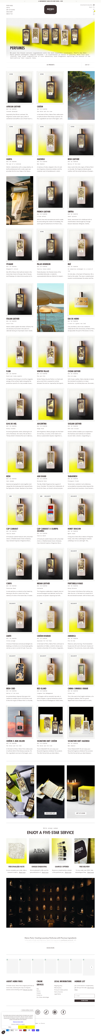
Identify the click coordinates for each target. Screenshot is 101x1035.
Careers (39, 993)
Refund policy (57, 987)
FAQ (38, 989)
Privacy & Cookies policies (61, 990)
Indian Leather (43, 584)
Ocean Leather (74, 371)
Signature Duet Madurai (78, 741)
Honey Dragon (74, 529)
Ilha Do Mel (11, 424)
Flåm (8, 371)
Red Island (41, 689)
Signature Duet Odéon (47, 741)
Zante (8, 636)
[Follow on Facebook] (63, 1012)
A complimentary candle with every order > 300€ (50, 1)
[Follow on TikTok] (46, 1012)
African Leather (13, 107)
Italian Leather (12, 319)
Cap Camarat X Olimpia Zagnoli (47, 530)
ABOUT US (9, 14)
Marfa (9, 159)
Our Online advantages (43, 997)
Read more (22, 872)
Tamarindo (72, 476)
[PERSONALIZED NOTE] (16, 851)
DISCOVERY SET (50, 813)
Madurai (41, 159)
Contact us (39, 995)
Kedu (8, 476)
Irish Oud (10, 689)
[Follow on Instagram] (37, 1012)
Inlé (69, 264)
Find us (38, 991)
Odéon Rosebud (44, 636)
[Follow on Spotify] (54, 1012)
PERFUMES (9, 5)
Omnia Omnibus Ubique (78, 689)
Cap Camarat (12, 529)
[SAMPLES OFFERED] (62, 851)
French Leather (43, 212)
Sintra (71, 212)
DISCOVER (9, 12)
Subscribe (84, 1000)
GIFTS (8, 7)
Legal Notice (57, 994)
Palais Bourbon (43, 264)
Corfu (9, 584)
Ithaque (9, 264)
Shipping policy (58, 985)
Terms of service (58, 992)
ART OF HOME (10, 9)
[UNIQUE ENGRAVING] (39, 851)
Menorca (72, 636)
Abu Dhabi (41, 476)
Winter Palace (43, 371)
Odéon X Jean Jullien (15, 741)
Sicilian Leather (75, 424)
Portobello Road (75, 584)
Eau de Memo (73, 319)
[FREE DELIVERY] (84, 851)
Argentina (42, 424)
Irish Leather (73, 159)
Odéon (40, 107)
